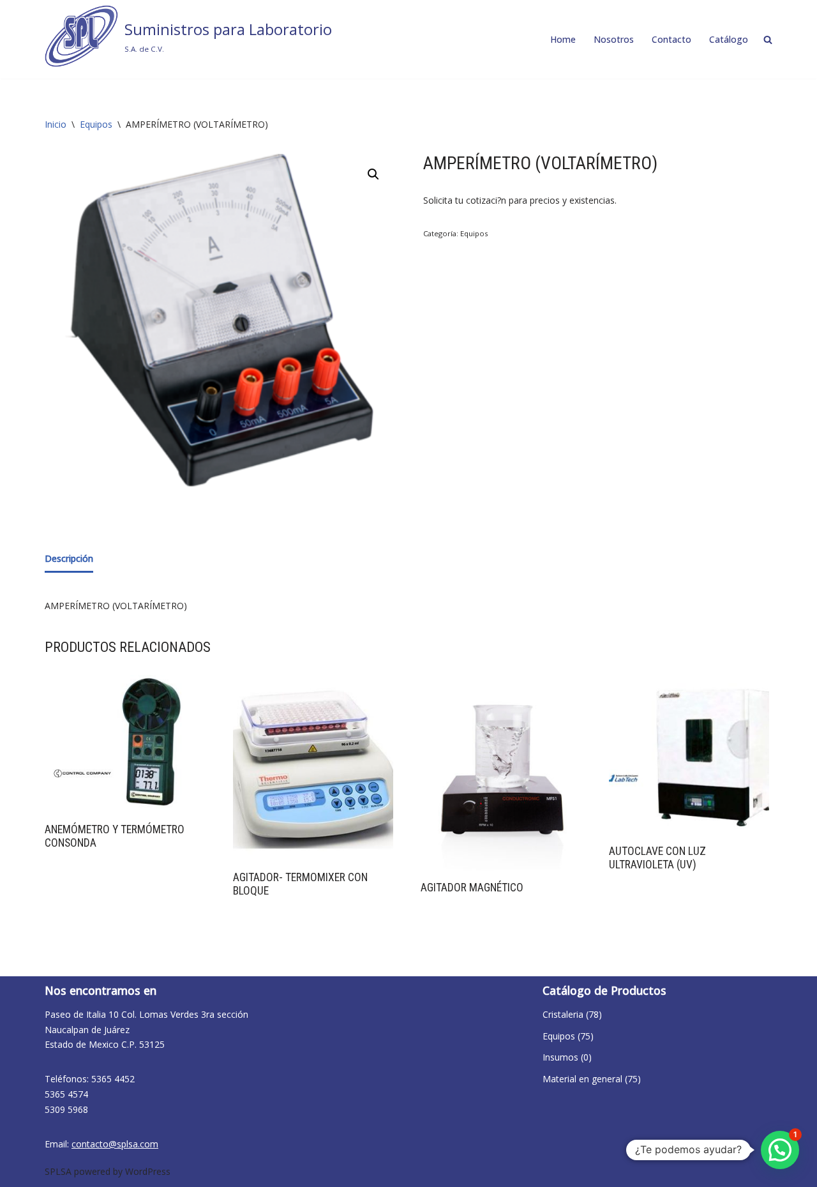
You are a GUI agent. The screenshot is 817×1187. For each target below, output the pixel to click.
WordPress (147, 1171)
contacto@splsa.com (114, 1144)
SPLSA (58, 1171)
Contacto (671, 39)
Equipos (96, 124)
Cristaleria (563, 1014)
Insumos (560, 1057)
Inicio (55, 124)
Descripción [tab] (69, 558)
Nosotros (614, 39)
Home (563, 39)
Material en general (582, 1079)
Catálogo (728, 39)
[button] (373, 174)
